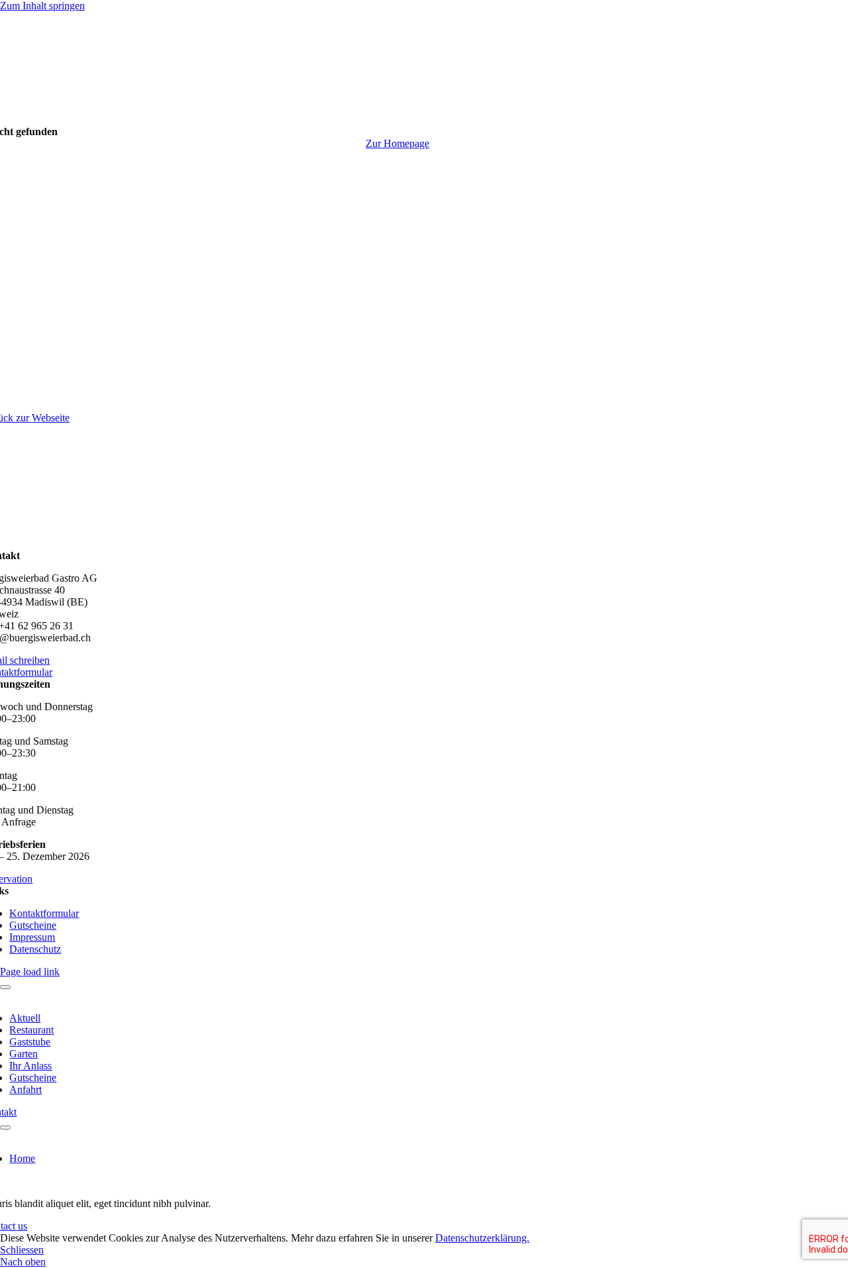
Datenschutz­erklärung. (482, 1237)
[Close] (5, 987)
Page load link (30, 971)
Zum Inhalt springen (42, 5)
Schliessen (22, 1249)
